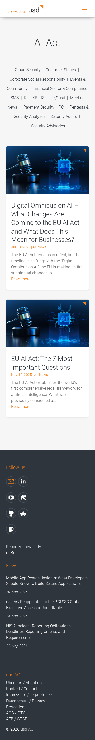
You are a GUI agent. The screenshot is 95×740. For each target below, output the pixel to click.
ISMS (14, 97)
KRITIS (38, 97)
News (12, 107)
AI (34, 247)
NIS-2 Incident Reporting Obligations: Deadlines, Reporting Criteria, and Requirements (38, 632)
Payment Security (38, 107)
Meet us (77, 97)
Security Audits (63, 116)
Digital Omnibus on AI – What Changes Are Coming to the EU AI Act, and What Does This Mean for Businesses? (46, 223)
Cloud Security (28, 69)
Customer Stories (61, 69)
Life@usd (56, 97)
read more (20, 279)
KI (25, 97)
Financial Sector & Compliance (60, 88)
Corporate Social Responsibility (37, 79)
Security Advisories (48, 126)
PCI (62, 107)
